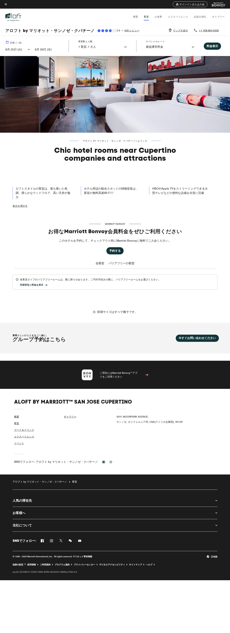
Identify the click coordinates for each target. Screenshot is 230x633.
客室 (146, 16)
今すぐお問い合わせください (197, 338)
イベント (19, 443)
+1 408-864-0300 (209, 30)
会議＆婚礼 (200, 16)
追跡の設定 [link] (18, 564)
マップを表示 (180, 30)
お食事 (158, 16)
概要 (135, 16)
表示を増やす (20, 205)
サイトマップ (135, 564)
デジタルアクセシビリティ (112, 564)
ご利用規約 (45, 564)
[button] (190, 4)
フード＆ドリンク (24, 430)
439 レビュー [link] (131, 30)
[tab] (100, 263)
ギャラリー (218, 16)
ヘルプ (149, 564)
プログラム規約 (62, 564)
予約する (115, 250)
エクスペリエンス (178, 16)
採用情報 (31, 564)
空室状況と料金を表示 (31, 284)
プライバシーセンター (84, 564)
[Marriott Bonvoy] (217, 4)
